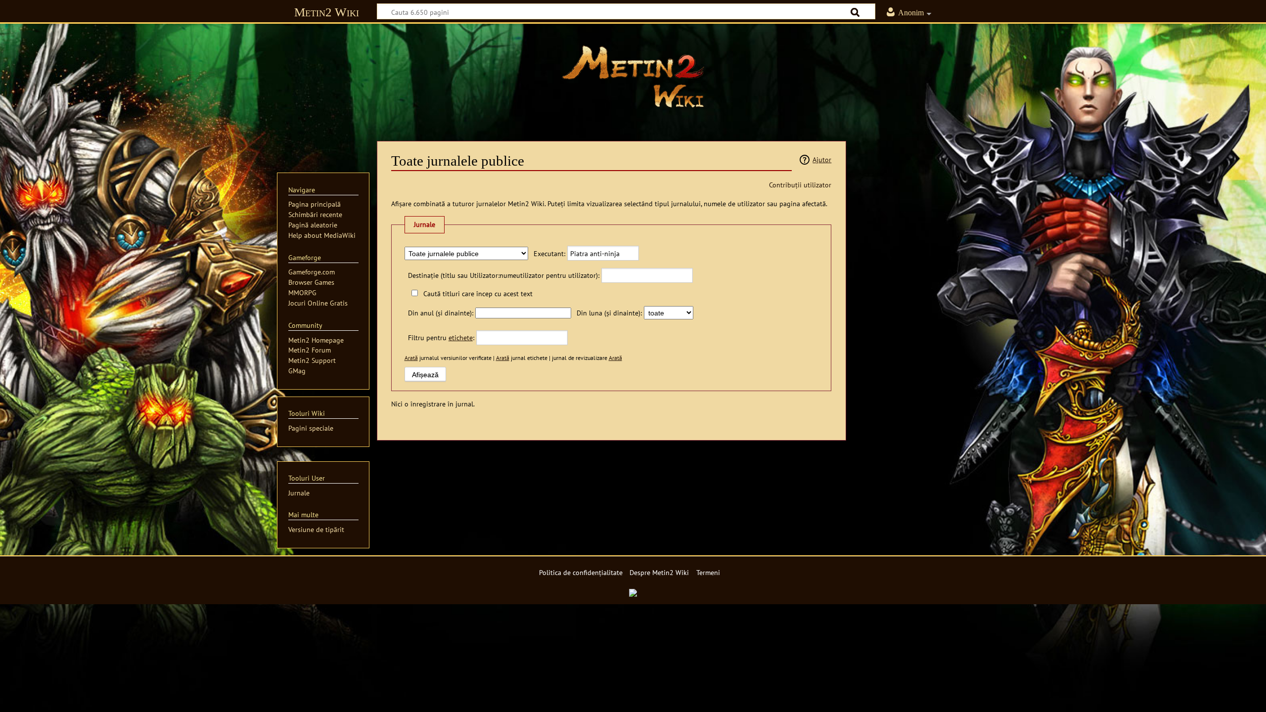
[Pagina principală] (633, 77)
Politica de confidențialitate (581, 572)
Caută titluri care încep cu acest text (478, 293)
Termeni (708, 572)
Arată (411, 357)
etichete (461, 337)
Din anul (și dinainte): (440, 312)
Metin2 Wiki (326, 12)
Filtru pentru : (441, 337)
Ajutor (822, 159)
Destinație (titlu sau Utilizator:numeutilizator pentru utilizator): (503, 275)
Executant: (549, 253)
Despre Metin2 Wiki (659, 572)
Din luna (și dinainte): (609, 312)
